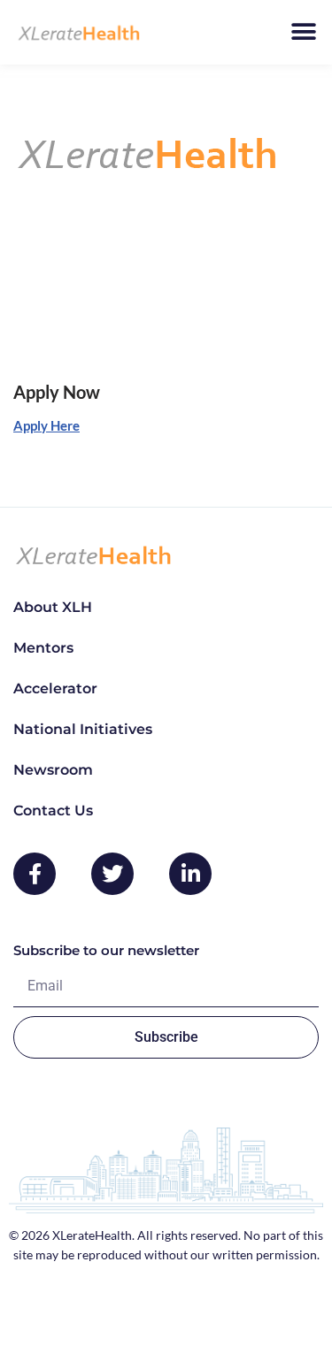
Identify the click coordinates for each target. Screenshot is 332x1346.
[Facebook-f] (34, 874)
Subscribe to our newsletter (106, 950)
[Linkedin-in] (190, 874)
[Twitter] (112, 874)
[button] (303, 32)
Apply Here (46, 425)
